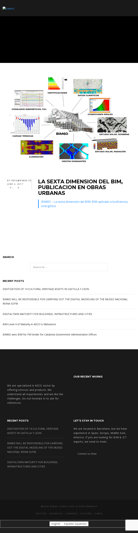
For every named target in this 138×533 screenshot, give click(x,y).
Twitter (40, 513)
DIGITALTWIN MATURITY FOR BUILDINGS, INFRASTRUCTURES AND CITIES (47, 314)
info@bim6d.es (21, 180)
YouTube (86, 513)
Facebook (56, 513)
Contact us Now (85, 453)
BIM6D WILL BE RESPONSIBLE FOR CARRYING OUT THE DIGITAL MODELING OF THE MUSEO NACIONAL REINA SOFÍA (35, 448)
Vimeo (99, 513)
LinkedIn (71, 513)
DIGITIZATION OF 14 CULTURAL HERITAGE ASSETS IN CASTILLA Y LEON (46, 289)
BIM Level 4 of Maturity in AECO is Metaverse (29, 324)
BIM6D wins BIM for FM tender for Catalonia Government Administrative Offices (50, 334)
